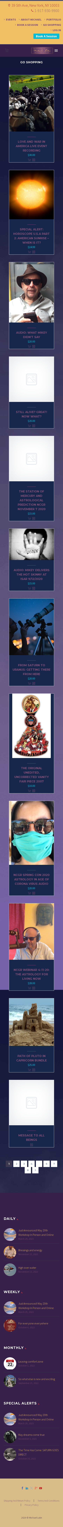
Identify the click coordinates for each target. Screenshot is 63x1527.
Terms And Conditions (48, 1500)
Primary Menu (56, 50)
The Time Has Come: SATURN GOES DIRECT (38, 1452)
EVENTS (11, 19)
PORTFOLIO (53, 19)
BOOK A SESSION (27, 25)
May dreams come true (31, 1434)
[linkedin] (27, 1488)
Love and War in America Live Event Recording (31, 146)
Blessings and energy (30, 1250)
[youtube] (40, 1488)
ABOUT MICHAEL (31, 19)
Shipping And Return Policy (17, 1500)
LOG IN (57, 30)
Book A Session (46, 36)
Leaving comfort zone (30, 1361)
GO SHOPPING (52, 25)
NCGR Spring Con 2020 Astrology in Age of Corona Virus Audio (31, 879)
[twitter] (31, 1488)
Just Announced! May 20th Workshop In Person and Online (36, 1232)
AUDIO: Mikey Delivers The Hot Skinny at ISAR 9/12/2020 (32, 574)
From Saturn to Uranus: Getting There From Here (31, 670)
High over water (27, 1267)
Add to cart (29, 160)
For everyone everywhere (33, 1323)
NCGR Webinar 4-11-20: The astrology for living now (31, 974)
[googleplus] (36, 1488)
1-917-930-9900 (46, 10)
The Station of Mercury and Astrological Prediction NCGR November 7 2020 (32, 500)
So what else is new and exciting (36, 1379)
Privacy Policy (31, 1505)
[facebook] (22, 1488)
